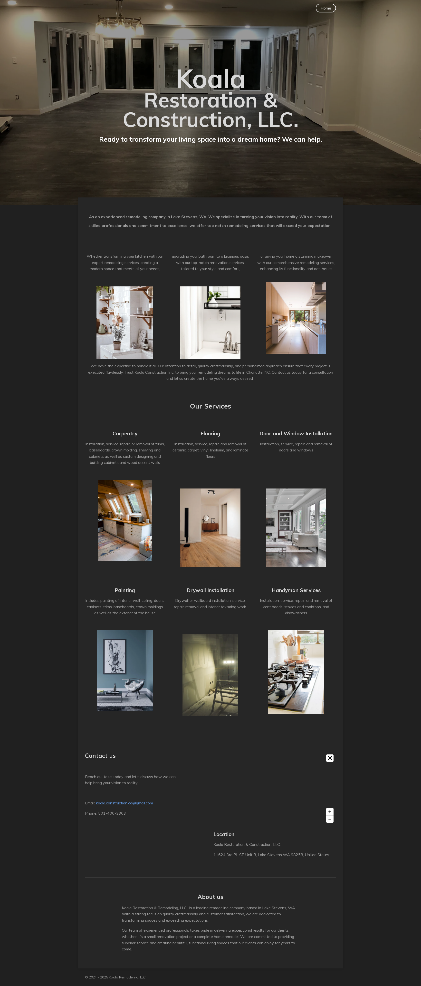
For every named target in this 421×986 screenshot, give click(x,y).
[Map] (274, 788)
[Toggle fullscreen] (330, 758)
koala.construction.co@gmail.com (124, 803)
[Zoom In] (330, 811)
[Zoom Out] (330, 819)
